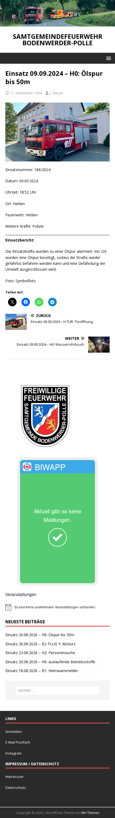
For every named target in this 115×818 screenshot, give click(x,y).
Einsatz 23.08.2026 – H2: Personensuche (40, 652)
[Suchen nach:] (58, 690)
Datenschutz (15, 787)
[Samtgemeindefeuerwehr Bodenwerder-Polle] (57, 23)
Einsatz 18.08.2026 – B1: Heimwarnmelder (41, 670)
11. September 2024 (26, 93)
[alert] (57, 607)
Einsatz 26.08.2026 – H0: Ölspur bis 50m (39, 634)
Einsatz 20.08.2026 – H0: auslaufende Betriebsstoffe (50, 661)
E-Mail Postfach (17, 742)
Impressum (14, 776)
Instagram (13, 753)
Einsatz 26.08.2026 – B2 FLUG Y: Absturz (40, 643)
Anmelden (13, 731)
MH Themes (90, 813)
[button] (108, 58)
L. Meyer (56, 93)
